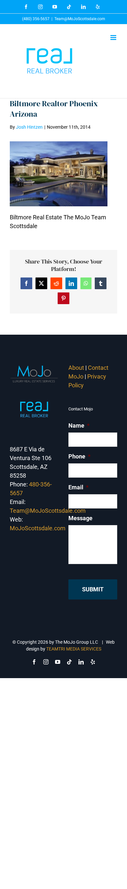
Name (79, 425)
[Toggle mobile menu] (113, 37)
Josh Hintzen (29, 127)
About (76, 367)
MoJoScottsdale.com (37, 528)
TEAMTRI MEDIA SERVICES (73, 648)
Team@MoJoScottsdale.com (79, 19)
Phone (79, 456)
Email (78, 487)
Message (80, 518)
